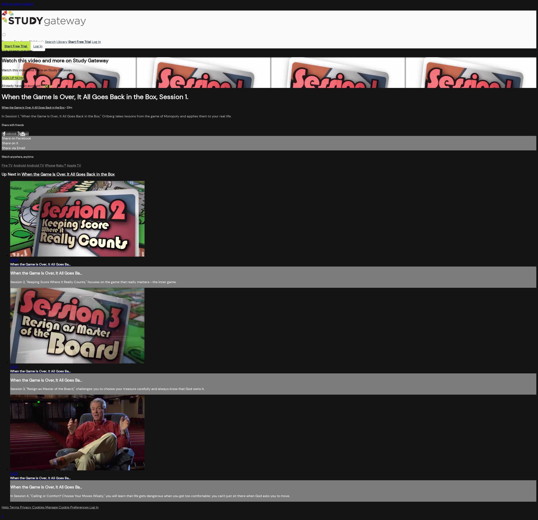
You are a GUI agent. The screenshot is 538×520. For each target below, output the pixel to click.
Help (6, 507)
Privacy (26, 507)
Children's (36, 42)
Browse (7, 42)
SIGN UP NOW (12, 78)
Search (50, 42)
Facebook (9, 133)
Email (24, 133)
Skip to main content (17, 4)
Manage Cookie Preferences (67, 507)
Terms (15, 507)
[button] (4, 34)
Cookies (38, 507)
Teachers (21, 42)
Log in (47, 86)
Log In (96, 42)
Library (62, 42)
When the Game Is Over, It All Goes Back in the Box (33, 107)
